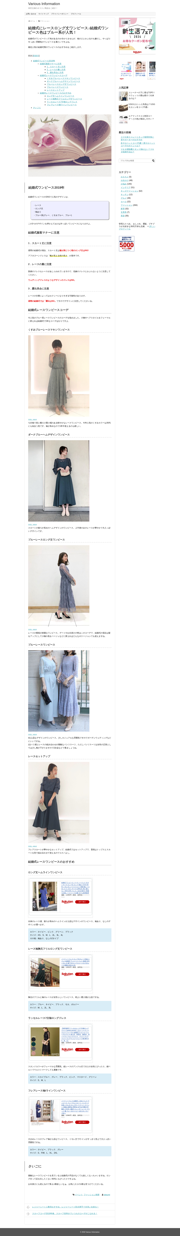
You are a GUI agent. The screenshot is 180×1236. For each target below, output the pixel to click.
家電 (123, 209)
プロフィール (76, 14)
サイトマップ (43, 14)
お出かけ (125, 180)
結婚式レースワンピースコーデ (53, 75)
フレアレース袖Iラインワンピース (62, 105)
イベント (79, 1195)
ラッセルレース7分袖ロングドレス (62, 102)
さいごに (37, 108)
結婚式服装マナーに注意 (50, 64)
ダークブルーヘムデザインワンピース (63, 81)
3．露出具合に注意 (55, 72)
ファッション (126, 205)
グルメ (124, 198)
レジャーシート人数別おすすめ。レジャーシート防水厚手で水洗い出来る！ (65, 1207)
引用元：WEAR (32, 419)
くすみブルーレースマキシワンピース (63, 78)
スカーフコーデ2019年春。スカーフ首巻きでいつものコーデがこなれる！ (64, 1213)
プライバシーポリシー (59, 14)
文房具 (124, 212)
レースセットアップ (55, 90)
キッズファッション (129, 191)
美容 (123, 216)
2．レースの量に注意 (56, 70)
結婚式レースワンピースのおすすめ (55, 93)
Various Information (44, 4)
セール (124, 202)
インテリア (126, 187)
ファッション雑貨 (91, 1195)
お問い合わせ (31, 14)
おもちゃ (125, 177)
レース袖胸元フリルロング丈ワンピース (64, 99)
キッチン (125, 194)
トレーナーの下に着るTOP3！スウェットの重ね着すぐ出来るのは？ (142, 95)
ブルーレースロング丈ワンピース (61, 84)
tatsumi (107, 1195)
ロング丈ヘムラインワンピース (60, 96)
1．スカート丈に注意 (56, 67)
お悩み (124, 184)
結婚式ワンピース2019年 (44, 61)
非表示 (36, 56)
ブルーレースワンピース (57, 87)
